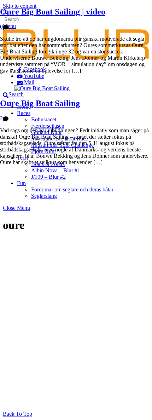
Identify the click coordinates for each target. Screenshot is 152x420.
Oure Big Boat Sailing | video (52, 11)
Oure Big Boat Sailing (40, 103)
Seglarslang (44, 196)
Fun (21, 183)
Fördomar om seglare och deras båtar (72, 189)
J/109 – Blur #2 (48, 177)
